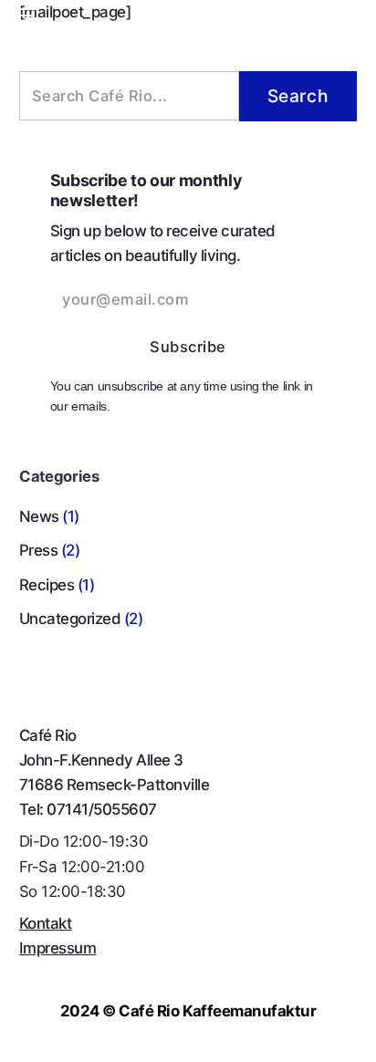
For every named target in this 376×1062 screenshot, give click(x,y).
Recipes (46, 585)
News (39, 516)
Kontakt (45, 923)
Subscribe (187, 347)
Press (38, 550)
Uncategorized (69, 618)
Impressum (57, 948)
